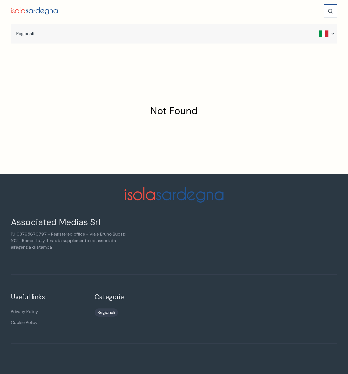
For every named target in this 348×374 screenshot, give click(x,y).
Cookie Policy (24, 322)
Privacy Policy (24, 311)
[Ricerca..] (330, 11)
